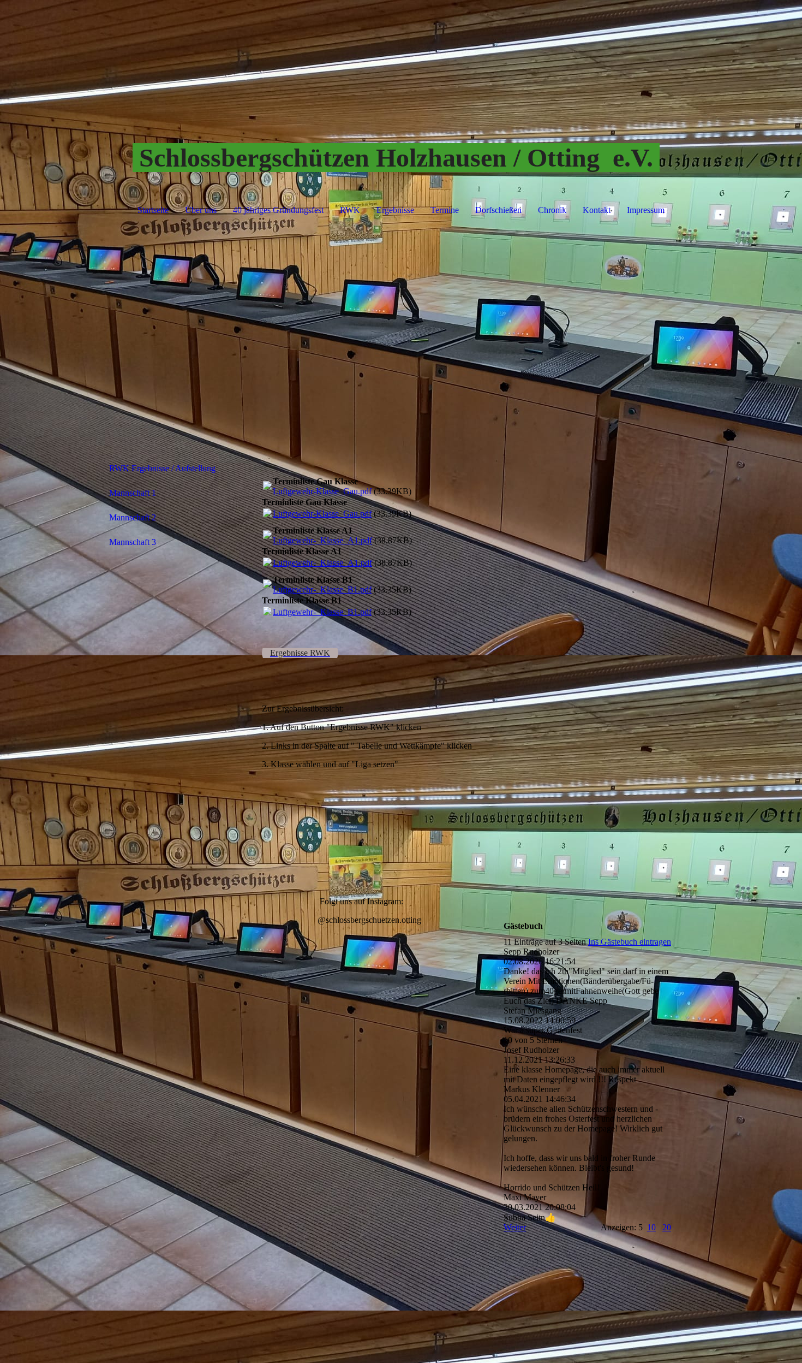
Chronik (552, 210)
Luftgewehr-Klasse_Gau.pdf (322, 491)
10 (651, 1227)
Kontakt (597, 210)
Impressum (646, 210)
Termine (444, 210)
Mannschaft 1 (132, 492)
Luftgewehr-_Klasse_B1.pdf (322, 589)
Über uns (201, 210)
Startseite (153, 210)
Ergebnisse (395, 210)
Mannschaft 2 (132, 517)
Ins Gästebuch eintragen (629, 941)
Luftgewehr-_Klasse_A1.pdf (322, 540)
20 (666, 1227)
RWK (350, 210)
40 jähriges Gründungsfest (278, 210)
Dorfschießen (498, 210)
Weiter (515, 1227)
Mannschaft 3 (132, 542)
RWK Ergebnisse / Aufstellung (162, 468)
